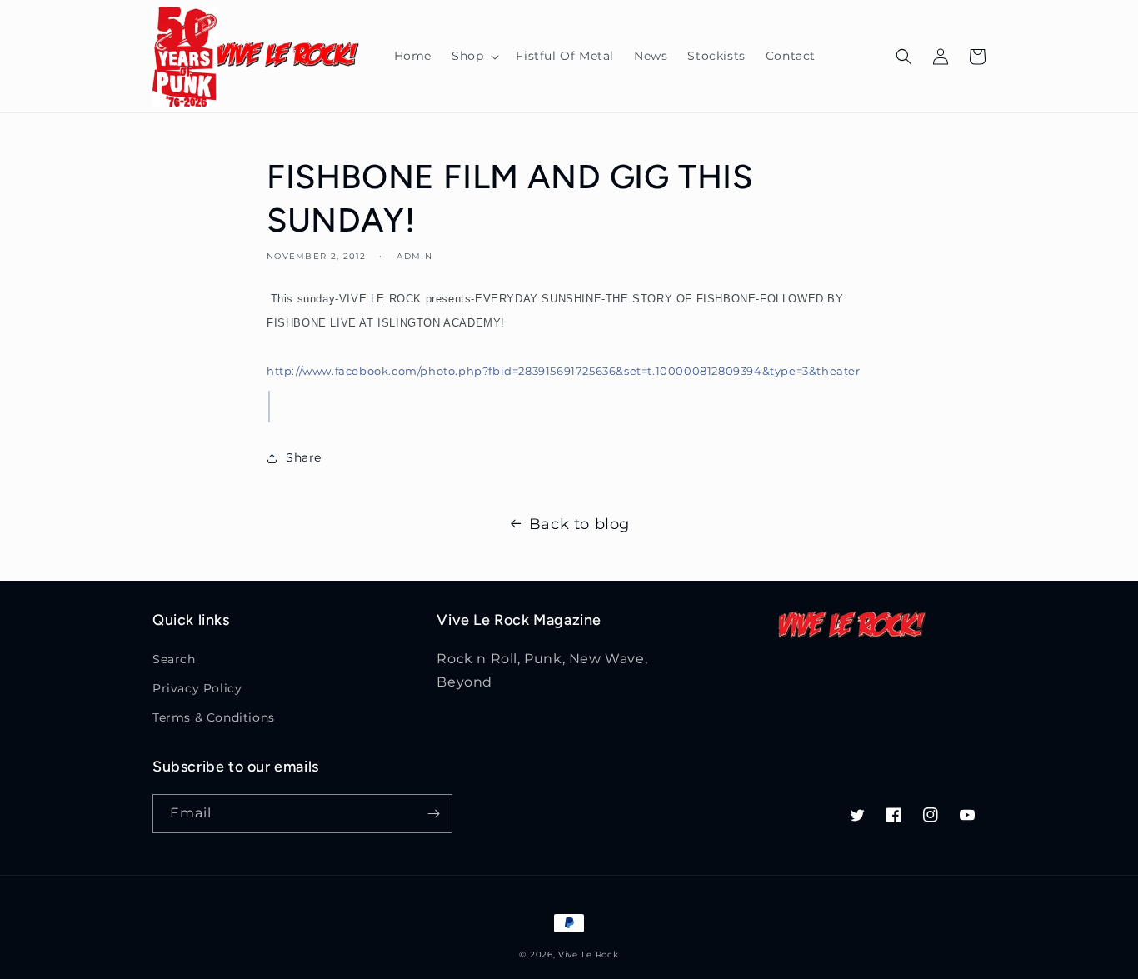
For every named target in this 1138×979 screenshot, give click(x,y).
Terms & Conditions (213, 717)
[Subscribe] (433, 813)
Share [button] (304, 457)
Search (174, 659)
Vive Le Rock (588, 954)
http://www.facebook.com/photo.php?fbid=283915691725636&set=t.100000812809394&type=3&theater (564, 370)
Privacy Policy (197, 688)
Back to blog (579, 524)
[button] (474, 55)
